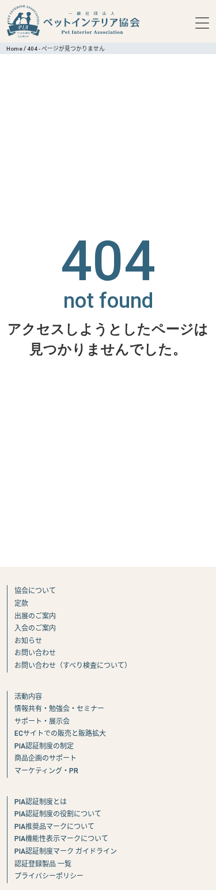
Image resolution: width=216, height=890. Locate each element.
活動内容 (28, 697)
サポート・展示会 (42, 721)
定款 (21, 603)
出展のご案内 (35, 616)
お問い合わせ (35, 653)
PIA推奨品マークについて (54, 827)
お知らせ (28, 641)
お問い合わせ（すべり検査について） (72, 666)
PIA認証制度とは (40, 802)
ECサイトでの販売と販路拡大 (60, 733)
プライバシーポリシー (49, 876)
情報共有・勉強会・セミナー (59, 709)
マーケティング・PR (46, 771)
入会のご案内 (35, 628)
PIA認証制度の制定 (44, 746)
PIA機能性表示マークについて (61, 839)
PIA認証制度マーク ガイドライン (65, 851)
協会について (35, 591)
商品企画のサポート (45, 758)
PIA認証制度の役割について (57, 814)
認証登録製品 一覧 (42, 864)
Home (14, 48)
